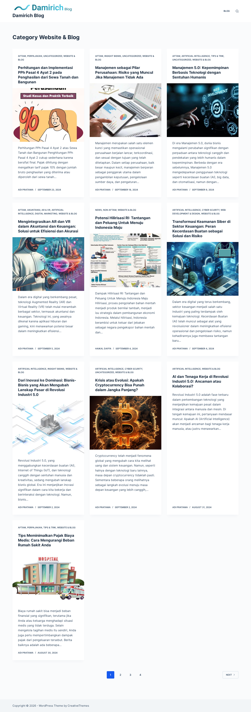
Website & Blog (201, 59)
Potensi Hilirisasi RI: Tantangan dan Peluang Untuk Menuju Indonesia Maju (122, 223)
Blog (227, 11)
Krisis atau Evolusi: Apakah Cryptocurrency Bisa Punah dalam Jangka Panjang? (119, 385)
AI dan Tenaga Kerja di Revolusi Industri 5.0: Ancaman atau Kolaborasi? (200, 381)
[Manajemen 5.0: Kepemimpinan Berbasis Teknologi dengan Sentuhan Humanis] (203, 110)
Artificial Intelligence (196, 56)
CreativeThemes (78, 705)
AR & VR (46, 210)
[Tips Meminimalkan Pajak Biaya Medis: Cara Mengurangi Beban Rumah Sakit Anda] (48, 578)
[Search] (237, 11)
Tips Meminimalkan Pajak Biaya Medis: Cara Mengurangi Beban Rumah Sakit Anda (46, 540)
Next (229, 674)
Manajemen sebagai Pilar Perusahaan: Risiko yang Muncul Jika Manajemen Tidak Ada (124, 72)
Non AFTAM (109, 210)
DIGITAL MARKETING (46, 213)
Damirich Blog (28, 15)
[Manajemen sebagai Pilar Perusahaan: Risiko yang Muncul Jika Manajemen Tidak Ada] (125, 110)
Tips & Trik (217, 56)
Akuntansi (33, 210)
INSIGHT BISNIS (112, 56)
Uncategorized (52, 56)
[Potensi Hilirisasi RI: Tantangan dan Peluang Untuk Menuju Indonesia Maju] (125, 260)
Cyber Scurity (210, 210)
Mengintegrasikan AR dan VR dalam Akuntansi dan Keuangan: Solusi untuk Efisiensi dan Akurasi (48, 226)
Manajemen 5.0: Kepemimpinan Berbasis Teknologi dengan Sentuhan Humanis (200, 72)
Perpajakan (34, 56)
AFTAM (22, 56)
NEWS (98, 210)
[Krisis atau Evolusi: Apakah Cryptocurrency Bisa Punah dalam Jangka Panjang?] (125, 423)
